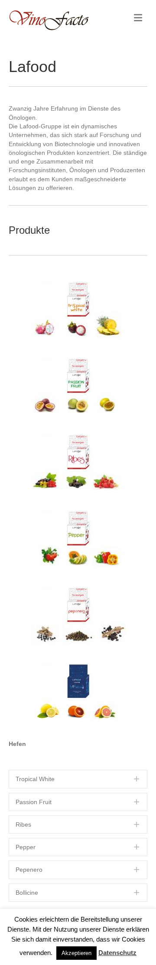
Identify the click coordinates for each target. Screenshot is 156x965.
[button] (78, 779)
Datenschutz (117, 952)
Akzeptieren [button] (76, 953)
